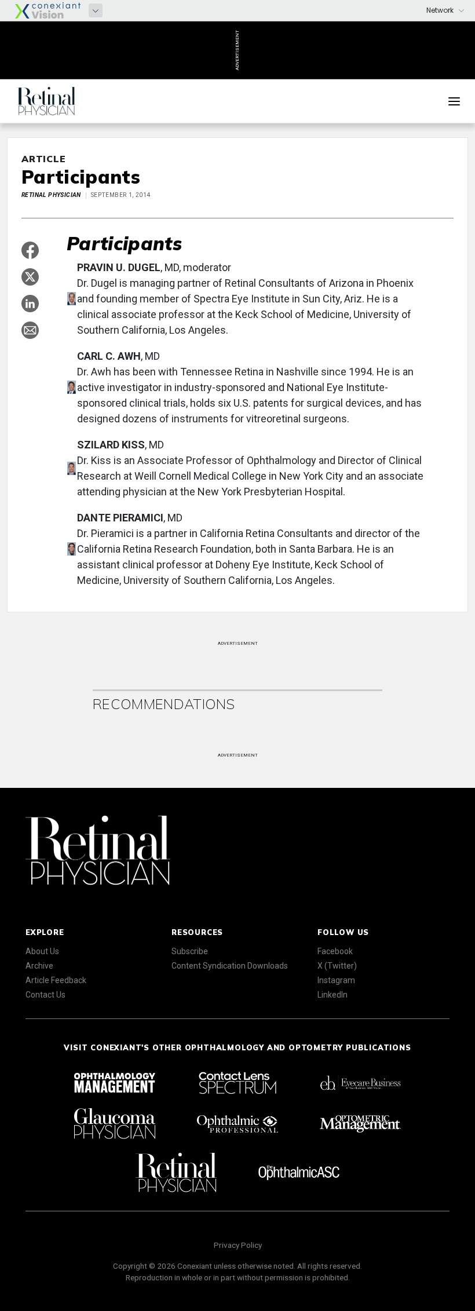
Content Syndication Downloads (229, 965)
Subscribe (189, 951)
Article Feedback (55, 980)
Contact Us (45, 994)
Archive (39, 965)
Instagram (336, 980)
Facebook (335, 951)
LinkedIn (332, 994)
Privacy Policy (238, 1245)
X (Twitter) (337, 965)
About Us (42, 951)
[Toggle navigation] (454, 101)
